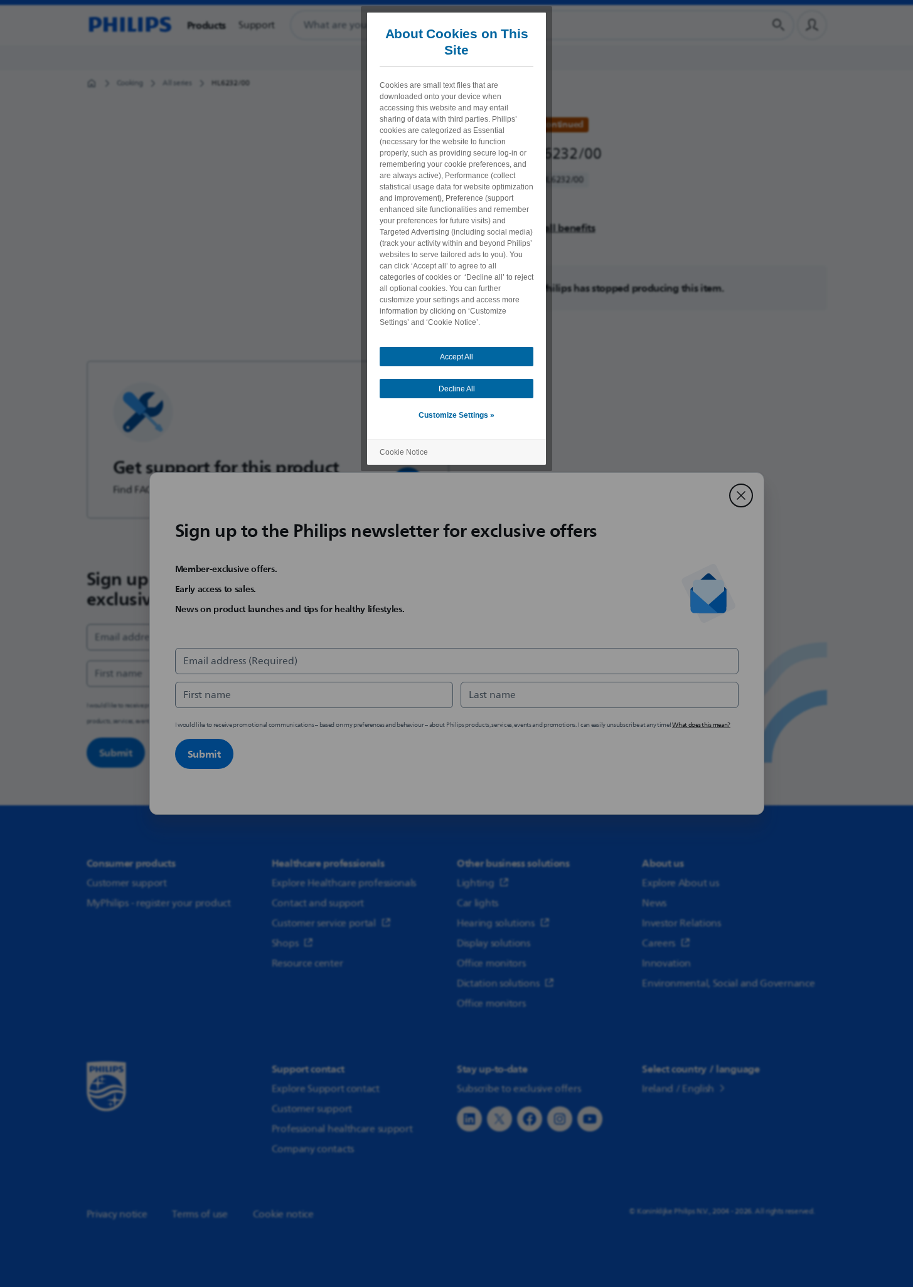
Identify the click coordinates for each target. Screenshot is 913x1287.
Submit (204, 754)
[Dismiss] (741, 495)
